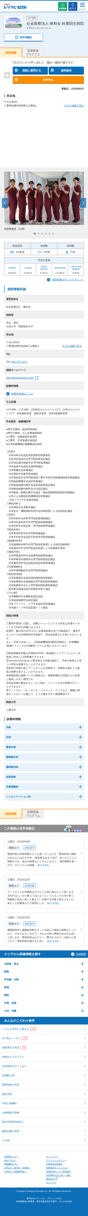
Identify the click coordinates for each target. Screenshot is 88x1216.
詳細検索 (81, 954)
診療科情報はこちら (22, 393)
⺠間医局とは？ (11, 1157)
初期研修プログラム (33, 52)
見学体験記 (26, 37)
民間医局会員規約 (54, 1164)
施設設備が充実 (10, 1131)
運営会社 (50, 1179)
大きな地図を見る (74, 105)
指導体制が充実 (10, 1084)
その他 (5, 1140)
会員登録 (62, 8)
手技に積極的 (9, 1103)
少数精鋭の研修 (10, 1112)
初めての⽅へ (10, 1160)
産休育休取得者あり (13, 1121)
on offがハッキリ (14, 1038)
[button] (35, 233)
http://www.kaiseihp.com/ (19, 377)
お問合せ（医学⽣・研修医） (17, 1168)
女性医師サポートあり (14, 1066)
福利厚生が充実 (13, 1047)
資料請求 (66, 70)
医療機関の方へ (11, 1164)
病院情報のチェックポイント (68, 279)
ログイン (73, 8)
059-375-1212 (19, 362)
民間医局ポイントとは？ (57, 1168)
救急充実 (7, 1094)
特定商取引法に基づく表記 (58, 1175)
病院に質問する (32, 70)
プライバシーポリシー (56, 1160)
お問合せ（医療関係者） (15, 1171)
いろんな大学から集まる (18, 1029)
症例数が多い (9, 1075)
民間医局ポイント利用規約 (58, 1171)
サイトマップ (52, 1157)
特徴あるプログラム (13, 1056)
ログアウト (51, 1183)
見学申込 (48, 79)
